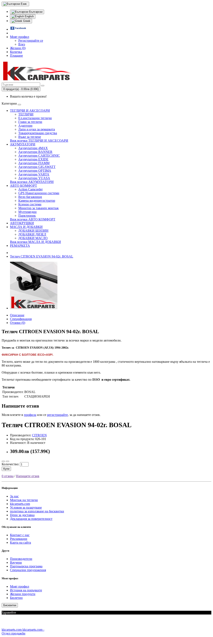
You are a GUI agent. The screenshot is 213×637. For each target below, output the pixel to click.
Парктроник (27, 215)
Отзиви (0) (17, 322)
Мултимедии (27, 212)
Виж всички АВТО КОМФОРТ (32, 219)
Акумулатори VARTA (33, 174)
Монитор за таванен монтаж (38, 208)
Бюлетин (16, 597)
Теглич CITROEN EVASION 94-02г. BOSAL (41, 256)
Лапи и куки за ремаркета (36, 129)
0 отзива (8, 476)
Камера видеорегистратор (36, 200)
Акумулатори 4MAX (33, 148)
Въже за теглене (29, 137)
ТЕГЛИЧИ (25, 114)
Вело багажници (30, 197)
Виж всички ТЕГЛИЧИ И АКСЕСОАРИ (39, 140)
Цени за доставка (22, 515)
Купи (6, 468)
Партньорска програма (26, 566)
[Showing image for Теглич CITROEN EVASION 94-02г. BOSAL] (33, 308)
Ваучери (16, 562)
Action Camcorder (30, 189)
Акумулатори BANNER (35, 152)
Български (35, 11)
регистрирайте (57, 415)
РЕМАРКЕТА (20, 245)
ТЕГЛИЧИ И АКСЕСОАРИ (30, 110)
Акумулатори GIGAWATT (37, 167)
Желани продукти (22, 594)
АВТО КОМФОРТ (23, 185)
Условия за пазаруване (26, 507)
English (29, 16)
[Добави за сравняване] (7, 461)
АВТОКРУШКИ (22, 223)
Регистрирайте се (30, 40)
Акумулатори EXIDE (33, 159)
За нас (14, 496)
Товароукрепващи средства (37, 133)
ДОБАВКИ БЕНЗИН (33, 230)
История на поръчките (26, 590)
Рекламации (18, 539)
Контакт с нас (20, 535)
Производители (21, 559)
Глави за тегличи (30, 122)
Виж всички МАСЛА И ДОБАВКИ (35, 242)
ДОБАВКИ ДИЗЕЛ (32, 234)
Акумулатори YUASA (34, 178)
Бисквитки (9, 605)
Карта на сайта (20, 542)
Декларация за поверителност (31, 519)
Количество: (10, 464)
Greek (26, 21)
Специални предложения (28, 570)
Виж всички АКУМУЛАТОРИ (32, 182)
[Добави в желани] (3, 461)
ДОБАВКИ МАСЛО (33, 238)
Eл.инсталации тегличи (35, 118)
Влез (21, 44)
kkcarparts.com (20, 504)
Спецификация (21, 319)
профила (30, 415)
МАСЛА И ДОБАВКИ (26, 227)
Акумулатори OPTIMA (34, 170)
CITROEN (39, 435)
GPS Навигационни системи (38, 193)
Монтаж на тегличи (24, 500)
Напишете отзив (27, 476)
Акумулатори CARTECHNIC (39, 155)
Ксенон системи (29, 204)
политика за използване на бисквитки (37, 511)
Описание (17, 315)
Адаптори (25, 125)
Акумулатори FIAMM (34, 163)
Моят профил (19, 586)
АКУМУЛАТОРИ (22, 144)
